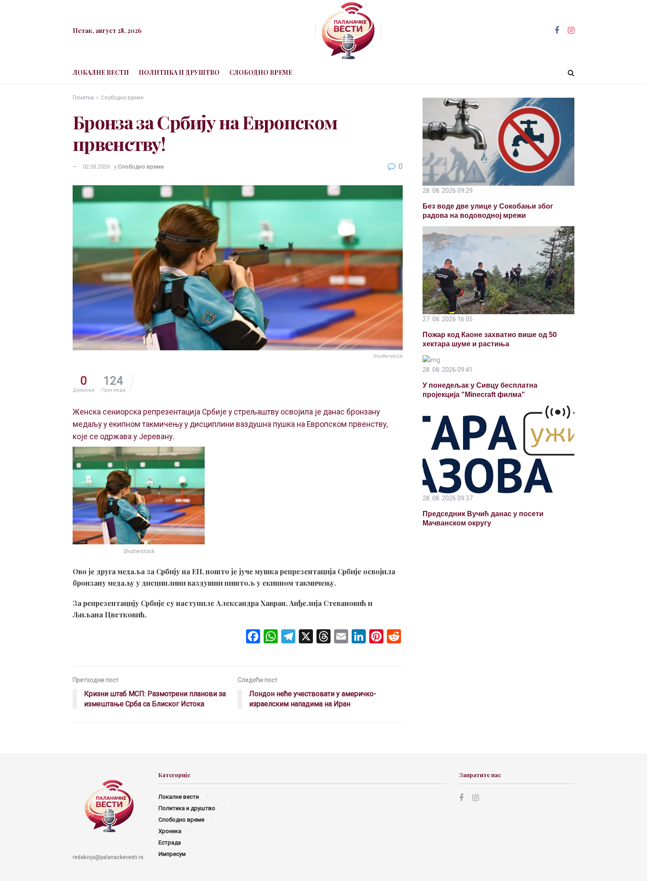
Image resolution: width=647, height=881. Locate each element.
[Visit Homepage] (348, 30)
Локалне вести (101, 72)
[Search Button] (571, 73)
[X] (306, 637)
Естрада (169, 842)
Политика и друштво (179, 72)
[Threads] (323, 637)
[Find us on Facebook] (557, 31)
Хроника (169, 831)
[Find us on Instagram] (571, 31)
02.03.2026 (96, 166)
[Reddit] (394, 637)
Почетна (83, 98)
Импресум (172, 854)
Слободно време (260, 72)
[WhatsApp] (270, 637)
